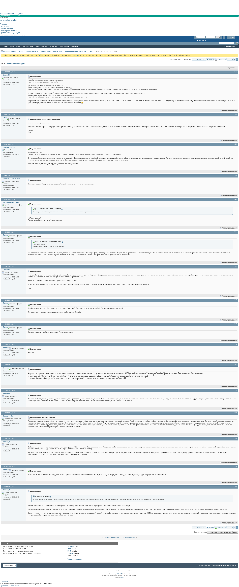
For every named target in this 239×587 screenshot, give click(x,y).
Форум (4, 43)
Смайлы (70, 549)
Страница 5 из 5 (200, 59)
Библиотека (4, 26)
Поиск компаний (6, 28)
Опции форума (64, 46)
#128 (235, 300)
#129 (235, 324)
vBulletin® (119, 574)
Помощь (231, 37)
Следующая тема (128, 537)
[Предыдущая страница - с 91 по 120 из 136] (220, 59)
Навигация (74, 46)
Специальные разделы (28, 51)
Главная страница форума (11, 46)
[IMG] (69, 551)
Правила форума (74, 559)
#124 (235, 175)
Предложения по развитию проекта (78, 51)
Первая (211, 59)
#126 (235, 232)
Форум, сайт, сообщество (51, 51)
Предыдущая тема (111, 537)
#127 (235, 266)
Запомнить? (202, 40)
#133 (235, 413)
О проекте (4, 582)
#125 (235, 199)
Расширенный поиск (230, 46)
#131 (235, 364)
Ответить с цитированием (229, 110)
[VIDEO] (70, 553)
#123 (235, 144)
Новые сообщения (27, 46)
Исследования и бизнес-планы (12, 35)
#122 (235, 114)
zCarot (122, 577)
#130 (235, 344)
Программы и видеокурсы (10, 33)
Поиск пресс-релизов (8, 31)
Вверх (235, 532)
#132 (235, 390)
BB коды (70, 546)
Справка (36, 46)
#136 (235, 486)
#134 (235, 438)
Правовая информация (9, 586)
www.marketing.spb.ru (8, 20)
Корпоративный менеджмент (221, 565)
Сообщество (53, 46)
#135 (235, 466)
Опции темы (231, 68)
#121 (235, 72)
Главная (3, 24)
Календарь (44, 46)
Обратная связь (204, 565)
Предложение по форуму (15, 64)
